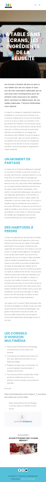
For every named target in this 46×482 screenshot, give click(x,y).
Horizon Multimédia (28, 479)
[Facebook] (19, 470)
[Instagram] (23, 470)
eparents (27, 421)
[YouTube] (26, 470)
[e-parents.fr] (8, 5)
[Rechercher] (35, 5)
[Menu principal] (40, 5)
